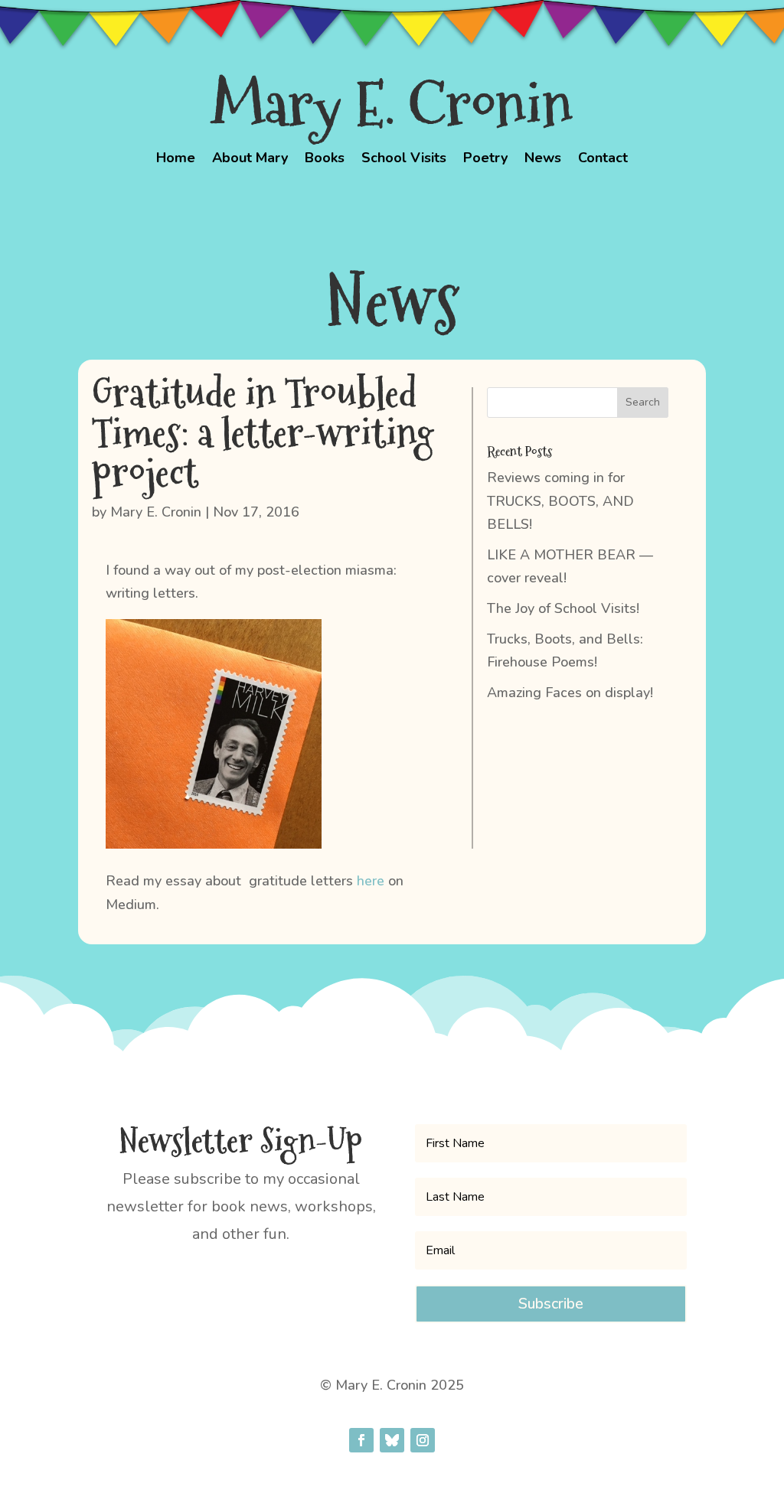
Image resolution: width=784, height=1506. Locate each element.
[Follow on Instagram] (422, 1440)
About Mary (250, 159)
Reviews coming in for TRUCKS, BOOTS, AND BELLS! (560, 500)
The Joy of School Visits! (563, 608)
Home (175, 159)
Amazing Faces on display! (570, 692)
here (370, 881)
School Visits (403, 159)
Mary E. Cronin (155, 512)
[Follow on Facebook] (361, 1440)
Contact (603, 159)
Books (325, 159)
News (542, 159)
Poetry (485, 159)
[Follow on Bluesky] (392, 1440)
